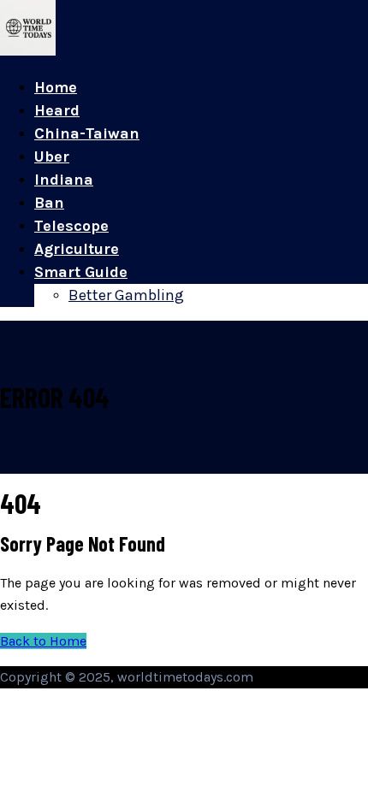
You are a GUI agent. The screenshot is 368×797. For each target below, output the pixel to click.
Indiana (63, 179)
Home (55, 87)
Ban (49, 202)
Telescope (71, 225)
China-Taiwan (86, 133)
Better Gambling (126, 295)
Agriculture (76, 248)
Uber (51, 156)
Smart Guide (81, 272)
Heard (57, 110)
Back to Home (43, 641)
